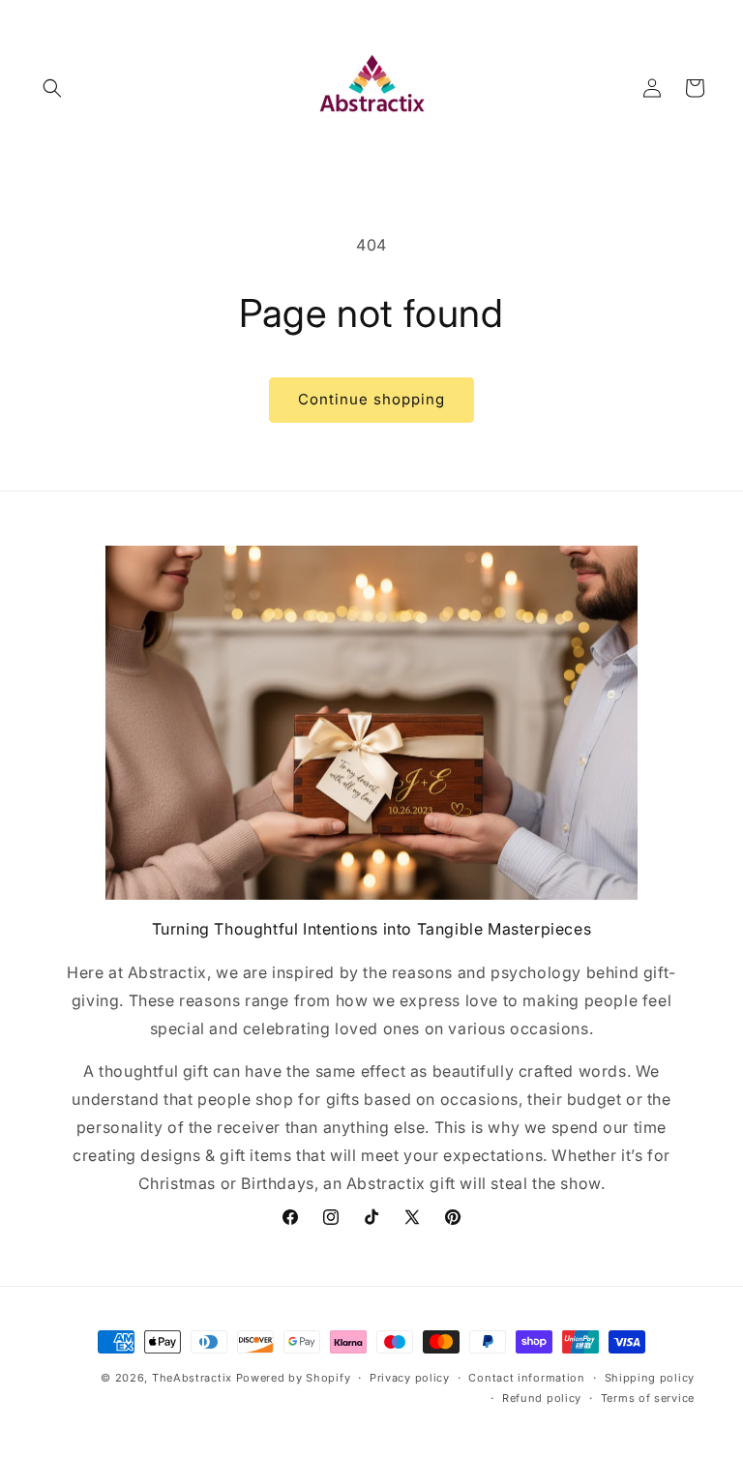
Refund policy (541, 1398)
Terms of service (648, 1398)
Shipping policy (650, 1377)
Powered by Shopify (293, 1377)
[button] (52, 88)
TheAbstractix (192, 1377)
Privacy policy (410, 1377)
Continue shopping (371, 399)
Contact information (526, 1377)
